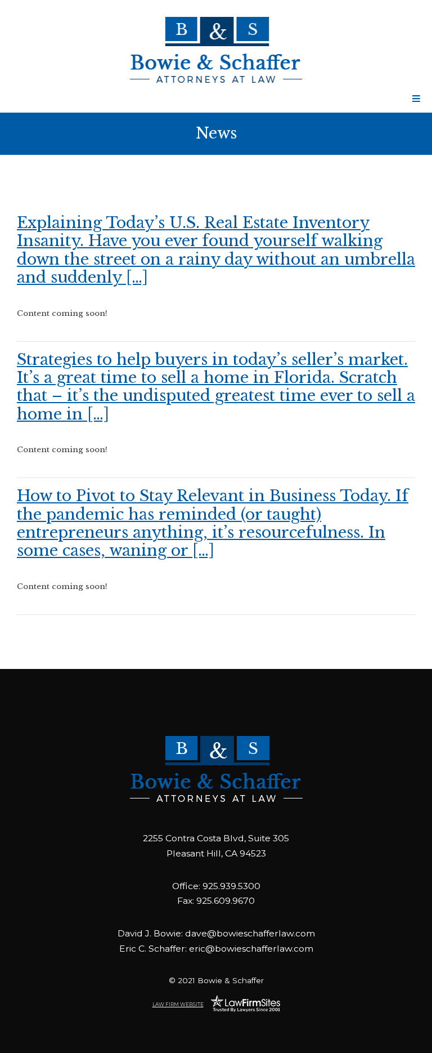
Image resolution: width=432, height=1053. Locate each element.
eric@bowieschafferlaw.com (251, 948)
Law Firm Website (178, 1004)
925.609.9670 (225, 900)
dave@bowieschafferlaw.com (250, 933)
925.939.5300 (231, 886)
